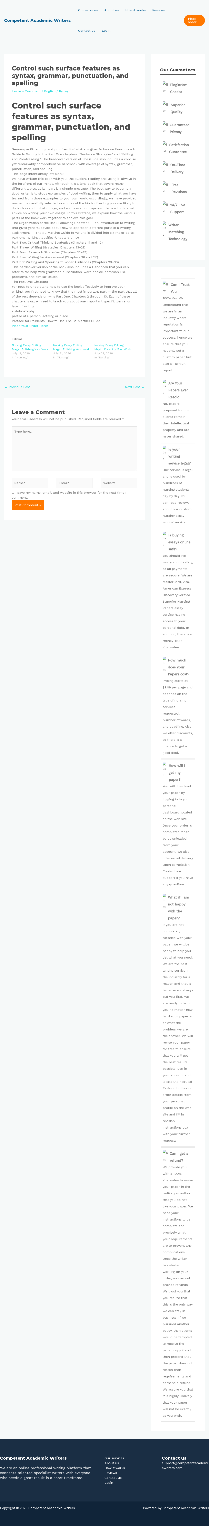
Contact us (86, 30)
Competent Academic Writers (37, 20)
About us (111, 10)
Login (106, 30)
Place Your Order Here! (30, 326)
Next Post (134, 387)
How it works (135, 10)
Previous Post (17, 387)
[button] (194, 20)
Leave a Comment (26, 91)
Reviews (158, 10)
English (50, 91)
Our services (88, 10)
